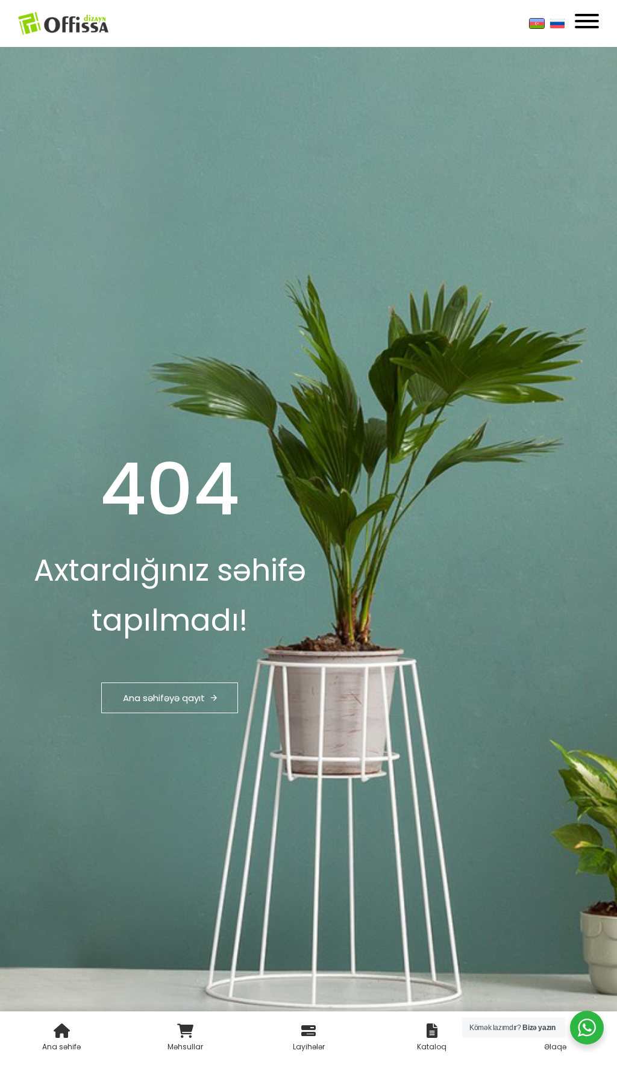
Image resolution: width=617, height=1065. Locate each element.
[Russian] (557, 23)
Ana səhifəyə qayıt (164, 698)
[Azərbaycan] (537, 23)
